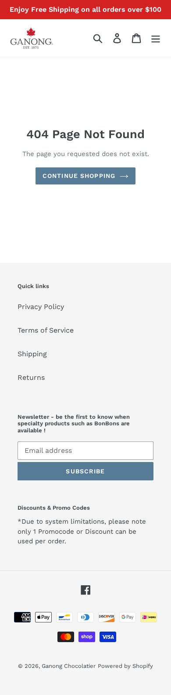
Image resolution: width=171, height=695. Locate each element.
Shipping (32, 354)
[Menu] (155, 38)
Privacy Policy (41, 306)
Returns (31, 377)
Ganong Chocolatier (69, 666)
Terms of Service (46, 330)
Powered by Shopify (125, 666)
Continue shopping (79, 175)
